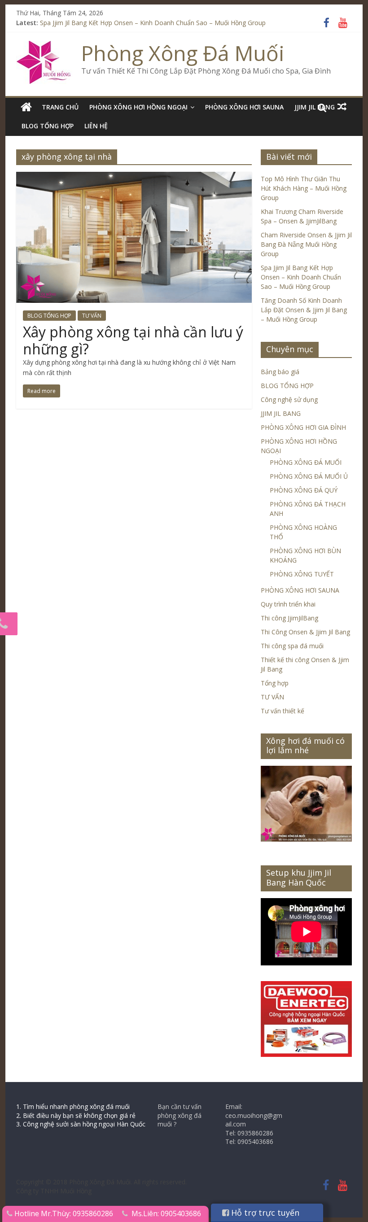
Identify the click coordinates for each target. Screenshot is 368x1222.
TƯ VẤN (91, 315)
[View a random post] (342, 107)
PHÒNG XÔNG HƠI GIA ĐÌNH (303, 427)
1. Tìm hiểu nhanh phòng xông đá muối (73, 1106)
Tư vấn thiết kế (282, 711)
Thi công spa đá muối (292, 646)
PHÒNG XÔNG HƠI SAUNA (244, 107)
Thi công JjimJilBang (289, 618)
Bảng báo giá (280, 371)
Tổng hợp (275, 683)
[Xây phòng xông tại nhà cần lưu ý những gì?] (134, 177)
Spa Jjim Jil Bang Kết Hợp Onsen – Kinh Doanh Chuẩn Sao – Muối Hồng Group (153, 22)
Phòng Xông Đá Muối (183, 53)
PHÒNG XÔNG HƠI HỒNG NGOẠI (138, 107)
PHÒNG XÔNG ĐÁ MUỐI (306, 462)
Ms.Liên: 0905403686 (166, 1213)
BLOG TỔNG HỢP (48, 126)
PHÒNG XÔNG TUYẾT (302, 574)
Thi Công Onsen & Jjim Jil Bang (305, 632)
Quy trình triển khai (288, 604)
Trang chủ (60, 107)
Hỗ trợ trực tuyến (264, 1212)
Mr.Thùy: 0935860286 (77, 1213)
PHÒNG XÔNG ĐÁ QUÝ (303, 490)
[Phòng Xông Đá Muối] (44, 46)
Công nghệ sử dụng (289, 399)
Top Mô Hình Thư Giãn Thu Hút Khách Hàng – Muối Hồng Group (303, 188)
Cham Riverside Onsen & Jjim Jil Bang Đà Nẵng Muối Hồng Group (306, 244)
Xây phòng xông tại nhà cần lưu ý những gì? (133, 340)
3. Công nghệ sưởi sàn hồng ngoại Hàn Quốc (80, 1124)
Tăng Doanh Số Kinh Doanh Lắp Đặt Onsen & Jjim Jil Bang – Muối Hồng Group (304, 309)
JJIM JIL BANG (281, 413)
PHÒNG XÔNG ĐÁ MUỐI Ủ (309, 476)
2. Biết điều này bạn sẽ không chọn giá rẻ (76, 1115)
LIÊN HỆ (96, 126)
